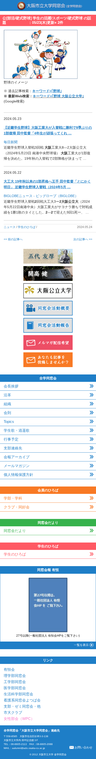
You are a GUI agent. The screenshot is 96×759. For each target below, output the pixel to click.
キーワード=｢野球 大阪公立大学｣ (58, 96)
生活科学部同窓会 (18, 694)
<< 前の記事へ (13, 239)
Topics (9, 421)
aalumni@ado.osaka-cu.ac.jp (28, 748)
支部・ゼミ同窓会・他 (22, 706)
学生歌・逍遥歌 (17, 430)
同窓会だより (15, 531)
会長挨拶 (11, 386)
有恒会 (9, 669)
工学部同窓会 (15, 682)
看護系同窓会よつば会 (22, 700)
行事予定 (11, 439)
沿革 (7, 395)
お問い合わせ (83, 747)
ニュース (10, 227)
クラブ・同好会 (17, 507)
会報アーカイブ (17, 457)
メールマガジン (17, 466)
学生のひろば (26, 227)
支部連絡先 (13, 448)
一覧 (81, 645)
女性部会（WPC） (19, 718)
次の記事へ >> (82, 239)
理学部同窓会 (15, 675)
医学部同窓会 (15, 688)
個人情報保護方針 (18, 475)
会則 (7, 413)
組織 (7, 404)
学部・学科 (13, 498)
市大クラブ (13, 712)
